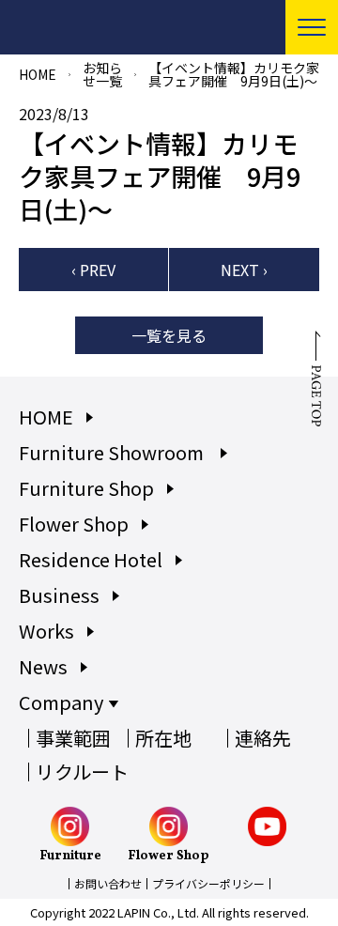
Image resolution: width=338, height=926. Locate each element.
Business (59, 595)
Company (61, 702)
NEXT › (244, 269)
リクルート (82, 771)
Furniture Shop (86, 488)
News (43, 666)
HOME (37, 74)
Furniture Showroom (113, 452)
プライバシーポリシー (208, 883)
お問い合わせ (108, 883)
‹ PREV (93, 269)
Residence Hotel (90, 559)
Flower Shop (74, 523)
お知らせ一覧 (102, 74)
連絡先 (263, 737)
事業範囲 (73, 737)
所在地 (163, 737)
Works (46, 630)
